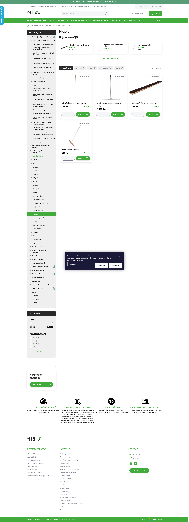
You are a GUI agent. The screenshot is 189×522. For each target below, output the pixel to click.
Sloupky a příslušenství (41, 203)
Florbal (35, 170)
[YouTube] (135, 463)
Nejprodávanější (105, 68)
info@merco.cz (138, 454)
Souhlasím (115, 265)
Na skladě (37, 338)
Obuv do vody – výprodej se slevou (43, 110)
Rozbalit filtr (41, 351)
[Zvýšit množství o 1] (73, 114)
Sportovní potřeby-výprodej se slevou (44, 40)
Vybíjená (35, 232)
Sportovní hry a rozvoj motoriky (39, 251)
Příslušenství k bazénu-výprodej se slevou (43, 73)
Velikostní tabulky (32, 469)
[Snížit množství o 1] (63, 114)
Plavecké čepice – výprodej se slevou (42, 68)
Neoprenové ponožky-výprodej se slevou (43, 100)
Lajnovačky (37, 207)
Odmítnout (101, 265)
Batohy (35, 85)
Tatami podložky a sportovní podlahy (41, 146)
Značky (34, 292)
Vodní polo (36, 236)
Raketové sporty (37, 247)
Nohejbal (35, 185)
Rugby (35, 243)
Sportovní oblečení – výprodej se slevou (42, 118)
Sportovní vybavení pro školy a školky (38, 476)
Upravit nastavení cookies (67, 519)
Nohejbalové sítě (39, 199)
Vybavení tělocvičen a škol (40, 285)
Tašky (35, 192)
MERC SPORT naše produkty (35, 6)
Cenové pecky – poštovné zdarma (43, 142)
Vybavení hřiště (38, 196)
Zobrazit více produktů (110, 59)
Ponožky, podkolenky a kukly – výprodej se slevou (42, 123)
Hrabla (36, 214)
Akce (35, 341)
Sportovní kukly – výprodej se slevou (44, 138)
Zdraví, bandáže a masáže (40, 266)
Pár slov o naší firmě (102, 6)
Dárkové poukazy (37, 288)
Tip (34, 347)
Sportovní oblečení (38, 274)
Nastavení (72, 264)
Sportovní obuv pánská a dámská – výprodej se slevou (44, 105)
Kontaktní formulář (139, 470)
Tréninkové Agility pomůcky (41, 256)
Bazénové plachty (38, 78)
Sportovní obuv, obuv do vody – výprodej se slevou (42, 89)
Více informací (82, 260)
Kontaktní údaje (52, 6)
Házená (35, 181)
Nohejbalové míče (38, 189)
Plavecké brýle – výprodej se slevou (43, 63)
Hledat (106, 13)
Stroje (35, 221)
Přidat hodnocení (37, 384)
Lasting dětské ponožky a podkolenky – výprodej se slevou (43, 133)
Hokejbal (35, 167)
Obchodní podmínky (33, 479)
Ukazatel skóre (38, 210)
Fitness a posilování (38, 263)
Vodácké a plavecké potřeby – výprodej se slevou (42, 48)
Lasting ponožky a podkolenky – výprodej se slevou (43, 128)
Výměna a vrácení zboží (67, 6)
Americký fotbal (37, 239)
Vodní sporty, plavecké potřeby (39, 151)
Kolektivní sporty (37, 156)
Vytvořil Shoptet (142, 519)
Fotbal (35, 160)
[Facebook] (130, 463)
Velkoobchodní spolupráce (35, 472)
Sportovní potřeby (37, 259)
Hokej (34, 163)
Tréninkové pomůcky (39, 225)
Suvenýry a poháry (38, 277)
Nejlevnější (79, 68)
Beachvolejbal (37, 228)
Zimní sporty (36, 281)
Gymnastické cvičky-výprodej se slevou (42, 94)
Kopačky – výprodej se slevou (42, 113)
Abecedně (119, 68)
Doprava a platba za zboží (85, 6)
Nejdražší (91, 68)
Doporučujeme (66, 68)
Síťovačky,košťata (39, 218)
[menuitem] (41, 20)
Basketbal (36, 174)
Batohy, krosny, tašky (39, 81)
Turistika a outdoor (38, 270)
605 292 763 (137, 458)
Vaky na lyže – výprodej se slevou (43, 44)
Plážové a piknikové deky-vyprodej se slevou (43, 59)
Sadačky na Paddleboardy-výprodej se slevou (44, 54)
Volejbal (35, 178)
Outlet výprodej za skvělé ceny (41, 37)
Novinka (36, 344)
